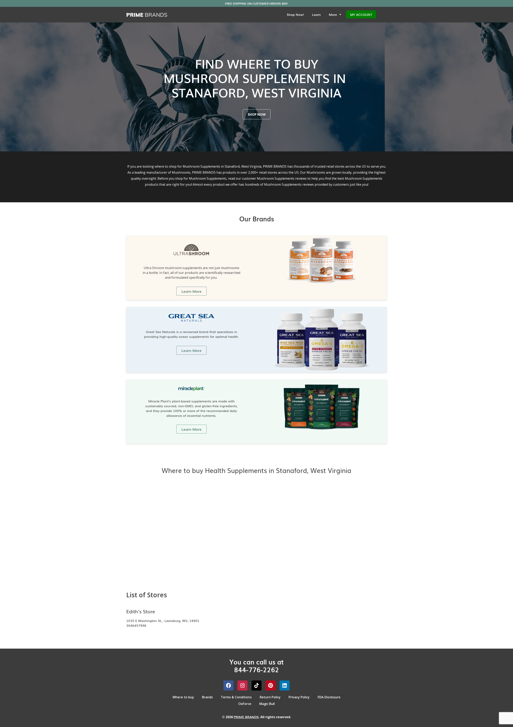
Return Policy (270, 697)
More (333, 14)
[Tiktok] (256, 685)
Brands (207, 697)
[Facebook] (228, 685)
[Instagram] (242, 685)
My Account (361, 14)
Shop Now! (295, 14)
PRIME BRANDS (246, 716)
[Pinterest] (271, 685)
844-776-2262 (256, 669)
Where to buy (183, 697)
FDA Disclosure (329, 697)
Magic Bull (267, 704)
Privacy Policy (299, 697)
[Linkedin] (285, 685)
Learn (316, 14)
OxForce (244, 704)
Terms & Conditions (236, 697)
